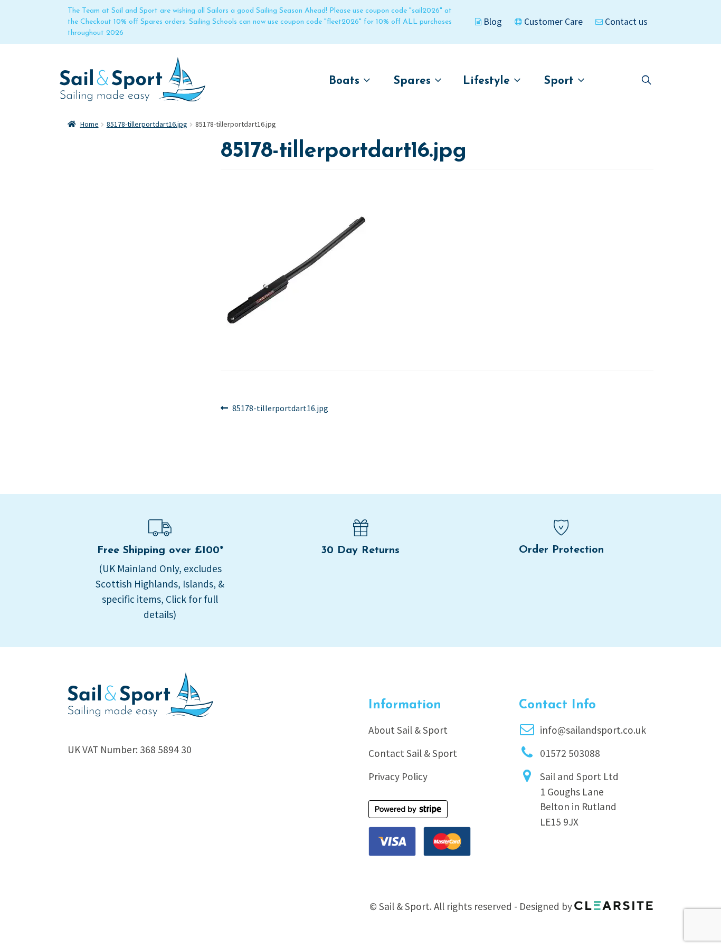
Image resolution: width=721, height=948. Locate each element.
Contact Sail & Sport (412, 753)
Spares (414, 81)
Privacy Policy (398, 776)
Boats (346, 81)
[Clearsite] (613, 902)
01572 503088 (570, 753)
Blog (491, 21)
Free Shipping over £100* (160, 550)
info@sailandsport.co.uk (593, 730)
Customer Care (552, 21)
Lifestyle (488, 81)
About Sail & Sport (408, 730)
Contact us (625, 21)
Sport (560, 81)
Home (89, 124)
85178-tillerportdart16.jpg (147, 124)
